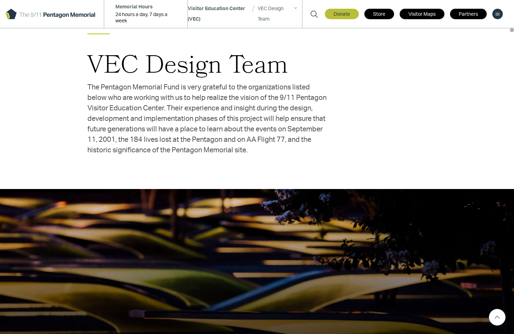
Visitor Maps (422, 14)
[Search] (314, 14)
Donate (342, 14)
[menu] (497, 14)
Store (379, 14)
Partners (468, 14)
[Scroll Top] (497, 317)
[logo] (50, 14)
